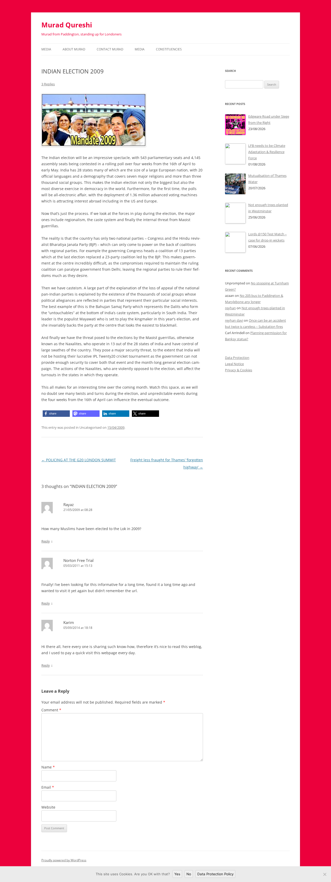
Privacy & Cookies (238, 370)
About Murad (74, 49)
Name (48, 767)
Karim (68, 622)
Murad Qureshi (66, 24)
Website (48, 807)
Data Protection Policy (215, 874)
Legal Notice (234, 363)
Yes (177, 874)
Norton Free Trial (78, 560)
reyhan (230, 308)
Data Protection (237, 357)
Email (47, 787)
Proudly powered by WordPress (63, 860)
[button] (56, 413)
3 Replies (48, 84)
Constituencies (169, 49)
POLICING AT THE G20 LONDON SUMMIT (78, 459)
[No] (324, 874)
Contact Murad (110, 49)
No (188, 874)
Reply (45, 541)
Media (46, 49)
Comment (51, 709)
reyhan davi (234, 320)
